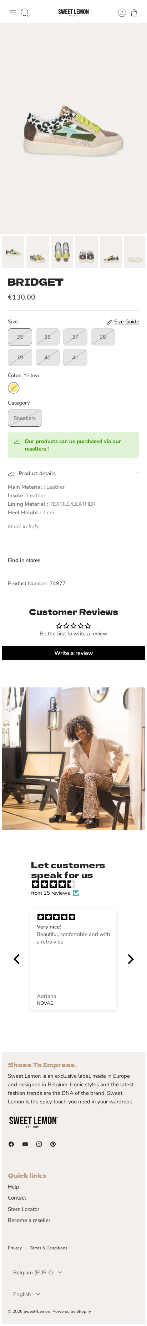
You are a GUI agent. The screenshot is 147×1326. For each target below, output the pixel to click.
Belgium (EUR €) (33, 1272)
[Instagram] (39, 1144)
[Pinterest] (53, 1144)
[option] (73, 128)
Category (19, 402)
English (22, 1294)
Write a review (73, 653)
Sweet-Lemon (37, 1311)
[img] (77, 884)
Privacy (15, 1248)
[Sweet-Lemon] (73, 13)
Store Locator (23, 1209)
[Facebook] (11, 1144)
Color (24, 375)
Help (13, 1186)
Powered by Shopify (71, 1311)
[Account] (118, 13)
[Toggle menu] (13, 13)
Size (13, 321)
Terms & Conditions (48, 1248)
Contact (17, 1197)
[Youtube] (25, 1144)
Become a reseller (29, 1220)
